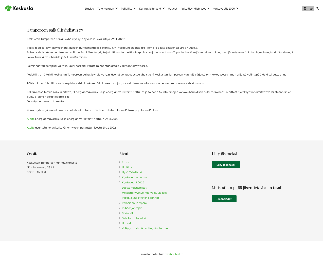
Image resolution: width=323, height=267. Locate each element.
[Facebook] (305, 8)
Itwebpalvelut (174, 254)
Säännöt (127, 213)
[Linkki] (19, 8)
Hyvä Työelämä (132, 172)
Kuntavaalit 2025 (133, 182)
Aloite (30, 118)
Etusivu (126, 162)
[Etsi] (317, 8)
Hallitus (127, 167)
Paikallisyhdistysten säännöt (140, 197)
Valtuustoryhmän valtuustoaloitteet (145, 228)
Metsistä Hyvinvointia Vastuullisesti (144, 192)
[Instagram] (311, 8)
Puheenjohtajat (132, 208)
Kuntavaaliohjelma (134, 177)
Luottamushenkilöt (134, 187)
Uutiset (126, 223)
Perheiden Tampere (134, 203)
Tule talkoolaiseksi (134, 218)
